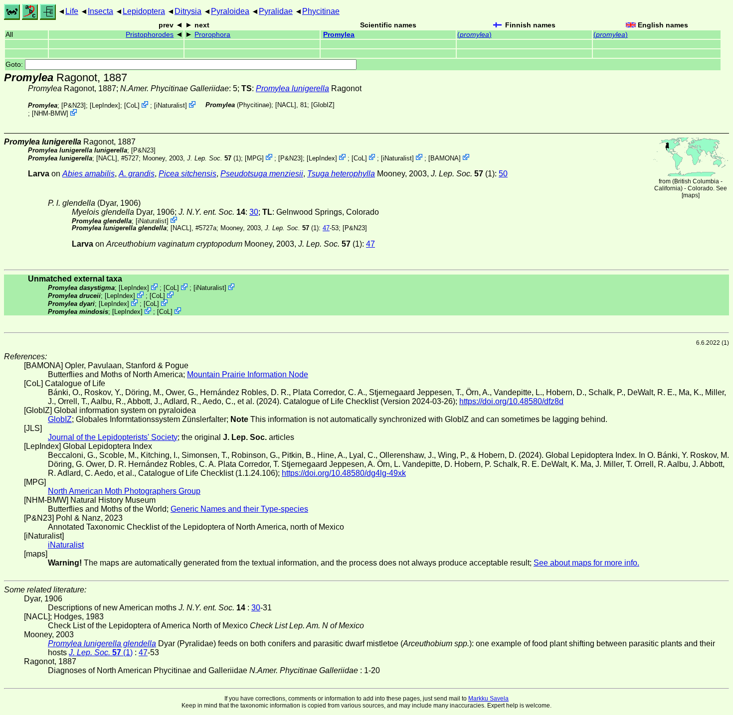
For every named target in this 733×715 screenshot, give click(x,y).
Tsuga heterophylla (341, 173)
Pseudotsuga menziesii (261, 173)
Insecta (100, 11)
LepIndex (105, 105)
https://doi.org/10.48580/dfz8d (511, 401)
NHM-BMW (50, 113)
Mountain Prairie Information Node (247, 374)
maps (690, 195)
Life (71, 11)
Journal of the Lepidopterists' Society (113, 437)
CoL (132, 105)
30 (253, 212)
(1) (214, 157)
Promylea (339, 34)
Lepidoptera (144, 11)
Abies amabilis (88, 173)
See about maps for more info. (586, 563)
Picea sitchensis (187, 173)
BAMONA (444, 157)
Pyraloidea (230, 11)
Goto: (15, 64)
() (474, 34)
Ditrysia (188, 11)
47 (326, 228)
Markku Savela (488, 698)
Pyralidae (276, 11)
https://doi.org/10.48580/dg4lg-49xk (344, 473)
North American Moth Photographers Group (124, 491)
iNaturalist (170, 105)
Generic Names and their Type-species (239, 509)
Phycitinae (321, 11)
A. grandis (137, 173)
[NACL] (285, 105)
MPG (254, 157)
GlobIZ (323, 105)
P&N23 (73, 105)
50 (503, 173)
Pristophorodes (150, 34)
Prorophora (212, 34)
